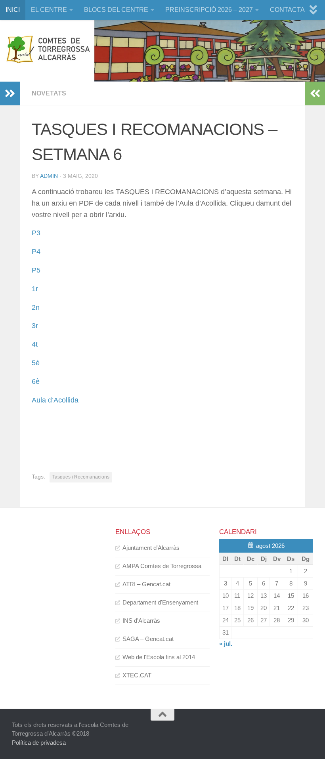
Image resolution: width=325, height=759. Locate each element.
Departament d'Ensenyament (160, 602)
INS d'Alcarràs (141, 620)
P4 (36, 252)
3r (35, 326)
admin (49, 176)
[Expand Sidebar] (10, 93)
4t (35, 344)
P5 (36, 270)
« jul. (225, 643)
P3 (36, 233)
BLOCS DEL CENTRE (116, 9)
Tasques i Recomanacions (80, 477)
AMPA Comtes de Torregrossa (161, 566)
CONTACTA (287, 9)
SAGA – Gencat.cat (148, 638)
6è (36, 381)
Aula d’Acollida (55, 400)
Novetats (49, 93)
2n (36, 307)
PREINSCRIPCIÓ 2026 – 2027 (209, 9)
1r (35, 289)
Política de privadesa (39, 742)
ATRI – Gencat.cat (146, 584)
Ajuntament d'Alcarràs (151, 547)
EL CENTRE (49, 9)
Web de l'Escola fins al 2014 (158, 657)
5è (36, 363)
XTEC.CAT (136, 675)
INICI (13, 9)
